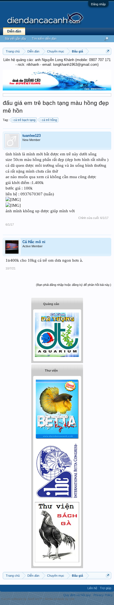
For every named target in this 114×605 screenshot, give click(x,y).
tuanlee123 (31, 135)
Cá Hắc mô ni (33, 242)
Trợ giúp (105, 588)
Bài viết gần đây (15, 38)
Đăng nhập (98, 4)
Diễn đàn (14, 31)
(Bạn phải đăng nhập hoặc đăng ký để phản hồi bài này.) (73, 284)
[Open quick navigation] (108, 51)
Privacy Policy (103, 595)
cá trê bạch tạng (24, 120)
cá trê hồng (49, 120)
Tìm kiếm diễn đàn (44, 38)
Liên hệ (92, 588)
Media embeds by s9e (59, 599)
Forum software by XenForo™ (22, 599)
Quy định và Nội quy (77, 595)
